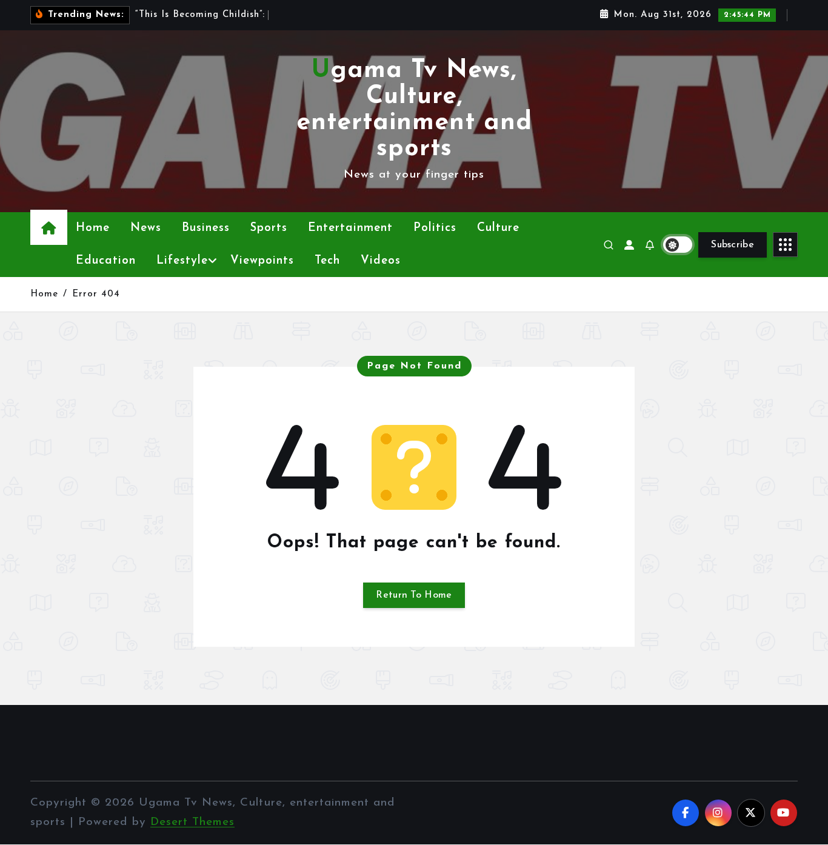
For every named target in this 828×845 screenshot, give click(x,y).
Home (93, 228)
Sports (268, 228)
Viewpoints (262, 261)
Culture (498, 228)
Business (206, 228)
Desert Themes (192, 822)
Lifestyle (182, 261)
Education (106, 261)
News (145, 228)
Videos (381, 261)
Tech (327, 261)
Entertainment (350, 228)
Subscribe (732, 245)
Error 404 (96, 294)
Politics (434, 228)
